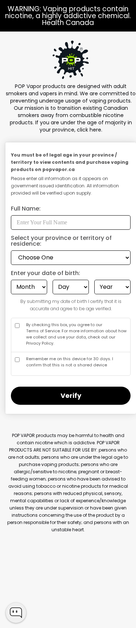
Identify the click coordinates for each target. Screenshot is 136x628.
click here (89, 129)
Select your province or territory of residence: (61, 241)
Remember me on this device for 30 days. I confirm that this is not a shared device (69, 362)
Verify (71, 395)
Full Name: (26, 209)
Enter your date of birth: (45, 273)
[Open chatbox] (16, 613)
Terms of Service (43, 331)
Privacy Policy (39, 343)
